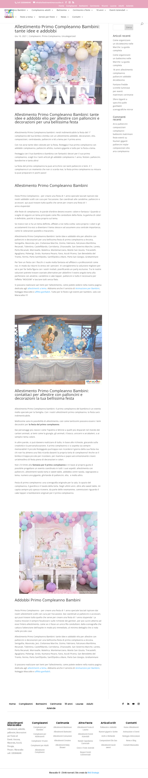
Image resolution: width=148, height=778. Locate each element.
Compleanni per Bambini (39, 728)
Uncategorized (69, 36)
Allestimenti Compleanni (40, 751)
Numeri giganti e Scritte (108, 732)
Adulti (121, 6)
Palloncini (9, 17)
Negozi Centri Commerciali (85, 753)
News (63, 17)
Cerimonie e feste (81, 10)
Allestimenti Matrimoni (62, 727)
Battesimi (83, 6)
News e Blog (131, 740)
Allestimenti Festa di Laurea (85, 728)
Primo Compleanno (51, 36)
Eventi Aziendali (117, 10)
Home (61, 6)
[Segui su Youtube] (133, 704)
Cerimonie (94, 6)
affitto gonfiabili (42, 291)
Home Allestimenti (131, 727)
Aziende (129, 6)
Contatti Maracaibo (131, 745)
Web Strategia (93, 772)
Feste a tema (26, 17)
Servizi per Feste (47, 17)
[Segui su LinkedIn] (128, 704)
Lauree (113, 6)
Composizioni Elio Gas (108, 740)
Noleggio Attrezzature (131, 736)
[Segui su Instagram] (139, 704)
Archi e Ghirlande (108, 736)
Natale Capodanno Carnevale (85, 742)
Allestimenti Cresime (62, 740)
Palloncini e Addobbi (108, 727)
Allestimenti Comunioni (62, 736)
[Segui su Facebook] (123, 704)
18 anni (104, 6)
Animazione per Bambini (87, 288)
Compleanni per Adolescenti (39, 735)
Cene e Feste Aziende (85, 748)
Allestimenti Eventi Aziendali (85, 735)
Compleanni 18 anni (40, 741)
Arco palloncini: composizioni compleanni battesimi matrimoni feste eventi (123, 131)
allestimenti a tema (36, 288)
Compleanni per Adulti (40, 745)
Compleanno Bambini (15, 10)
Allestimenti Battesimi (62, 732)
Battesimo (62, 10)
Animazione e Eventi (131, 732)
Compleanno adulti (41, 10)
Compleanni (71, 6)
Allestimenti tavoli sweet (108, 746)
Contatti (76, 17)
